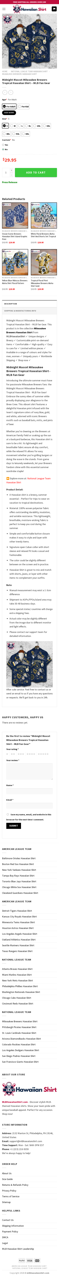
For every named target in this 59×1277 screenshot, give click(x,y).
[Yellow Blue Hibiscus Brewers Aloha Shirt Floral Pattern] (15, 262)
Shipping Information (13, 1225)
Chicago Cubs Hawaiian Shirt (16, 997)
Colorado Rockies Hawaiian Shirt (19, 1044)
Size (4, 118)
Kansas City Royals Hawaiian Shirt (19, 916)
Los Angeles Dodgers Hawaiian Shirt (20, 1050)
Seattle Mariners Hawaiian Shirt (18, 945)
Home (4, 71)
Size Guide (7, 1179)
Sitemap (6, 1202)
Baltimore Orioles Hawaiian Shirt (19, 858)
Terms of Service (10, 1196)
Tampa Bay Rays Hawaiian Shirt (18, 875)
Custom (6, 139)
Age (4, 99)
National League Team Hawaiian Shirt (29, 71)
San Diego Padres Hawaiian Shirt (18, 1056)
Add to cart (36, 172)
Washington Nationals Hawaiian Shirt (21, 992)
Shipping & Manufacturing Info (20, 311)
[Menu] (4, 9)
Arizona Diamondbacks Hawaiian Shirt (21, 1038)
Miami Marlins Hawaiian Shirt (17, 974)
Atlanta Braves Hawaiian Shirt (17, 969)
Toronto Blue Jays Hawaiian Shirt (19, 881)
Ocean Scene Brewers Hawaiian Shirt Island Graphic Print (14, 237)
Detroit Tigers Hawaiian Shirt (17, 910)
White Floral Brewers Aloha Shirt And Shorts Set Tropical (43, 235)
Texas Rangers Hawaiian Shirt (17, 951)
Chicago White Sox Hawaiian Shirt (19, 887)
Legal (5, 1243)
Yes (6, 144)
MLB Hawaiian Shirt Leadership (18, 1248)
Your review (12, 760)
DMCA (5, 1237)
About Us (7, 1173)
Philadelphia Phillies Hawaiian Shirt (20, 986)
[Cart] (54, 9)
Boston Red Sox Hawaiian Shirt (18, 864)
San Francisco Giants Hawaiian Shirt (20, 1061)
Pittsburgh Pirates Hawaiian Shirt (19, 1027)
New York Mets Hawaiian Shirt (17, 980)
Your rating (12, 749)
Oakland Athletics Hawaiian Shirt (19, 939)
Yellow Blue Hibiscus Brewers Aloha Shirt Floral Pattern (14, 282)
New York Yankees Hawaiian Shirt (19, 869)
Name (10, 785)
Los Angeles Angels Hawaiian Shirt (19, 933)
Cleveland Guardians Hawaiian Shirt (20, 892)
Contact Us (8, 1220)
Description (10, 304)
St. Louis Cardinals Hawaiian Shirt (19, 1032)
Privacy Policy (9, 1190)
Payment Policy (10, 1231)
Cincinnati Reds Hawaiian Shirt (17, 1003)
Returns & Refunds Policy (15, 1184)
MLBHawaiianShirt (15, 336)
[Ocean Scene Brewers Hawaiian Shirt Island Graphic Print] (15, 215)
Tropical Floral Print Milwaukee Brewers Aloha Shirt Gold (42, 283)
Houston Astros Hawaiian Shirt (18, 928)
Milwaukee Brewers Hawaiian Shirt (19, 74)
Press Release (9, 182)
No (6, 149)
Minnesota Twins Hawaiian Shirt (18, 922)
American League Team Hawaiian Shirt (29, 1266)
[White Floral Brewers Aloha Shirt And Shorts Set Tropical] (44, 215)
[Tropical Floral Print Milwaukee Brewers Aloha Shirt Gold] (44, 262)
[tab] (29, 303)
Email (9, 799)
